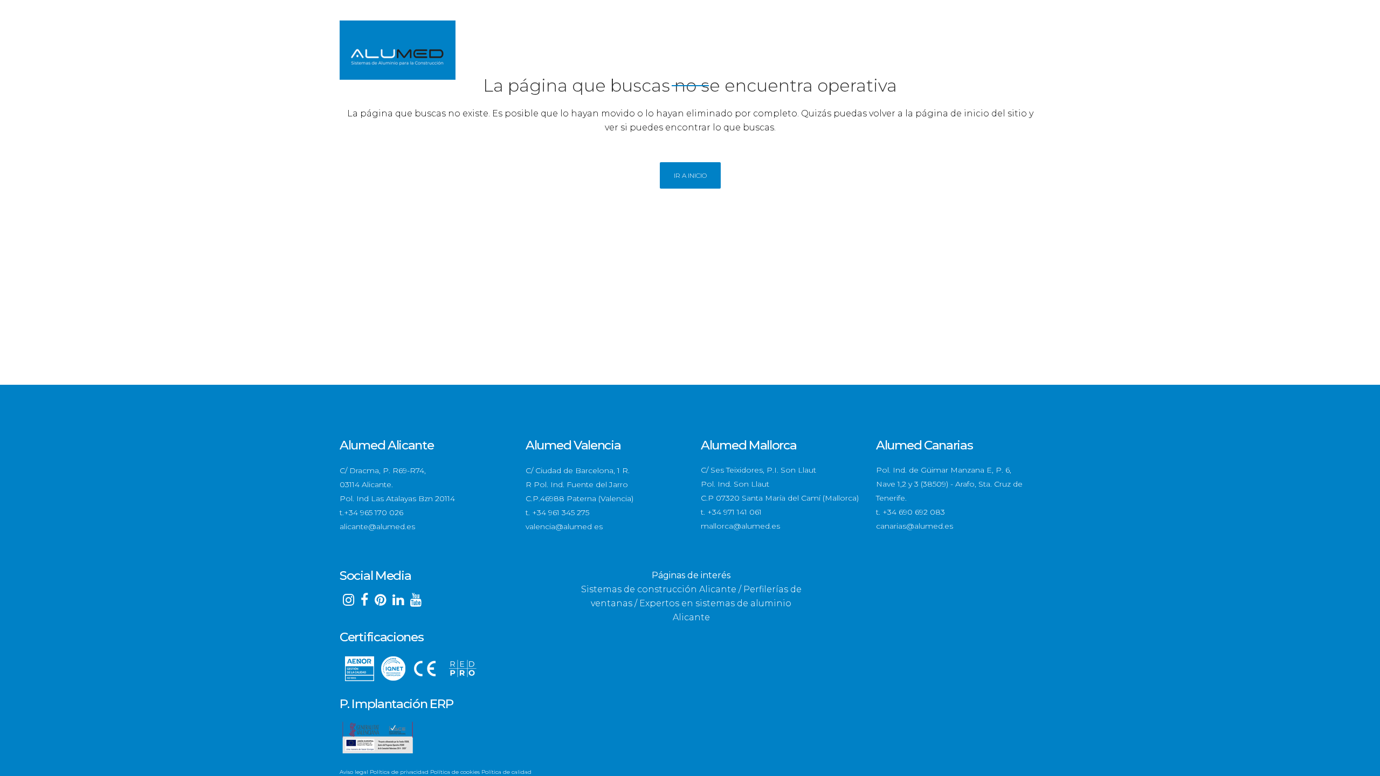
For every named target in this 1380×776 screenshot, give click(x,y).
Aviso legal (354, 771)
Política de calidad (506, 771)
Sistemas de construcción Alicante (658, 589)
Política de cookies (455, 771)
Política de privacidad (399, 771)
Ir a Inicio (690, 175)
